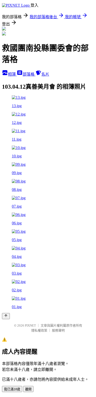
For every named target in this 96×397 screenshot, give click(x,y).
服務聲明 (58, 330)
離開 (28, 389)
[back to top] (6, 316)
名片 (45, 74)
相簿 (12, 74)
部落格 (29, 74)
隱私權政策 (39, 330)
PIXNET (30, 325)
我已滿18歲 (12, 389)
